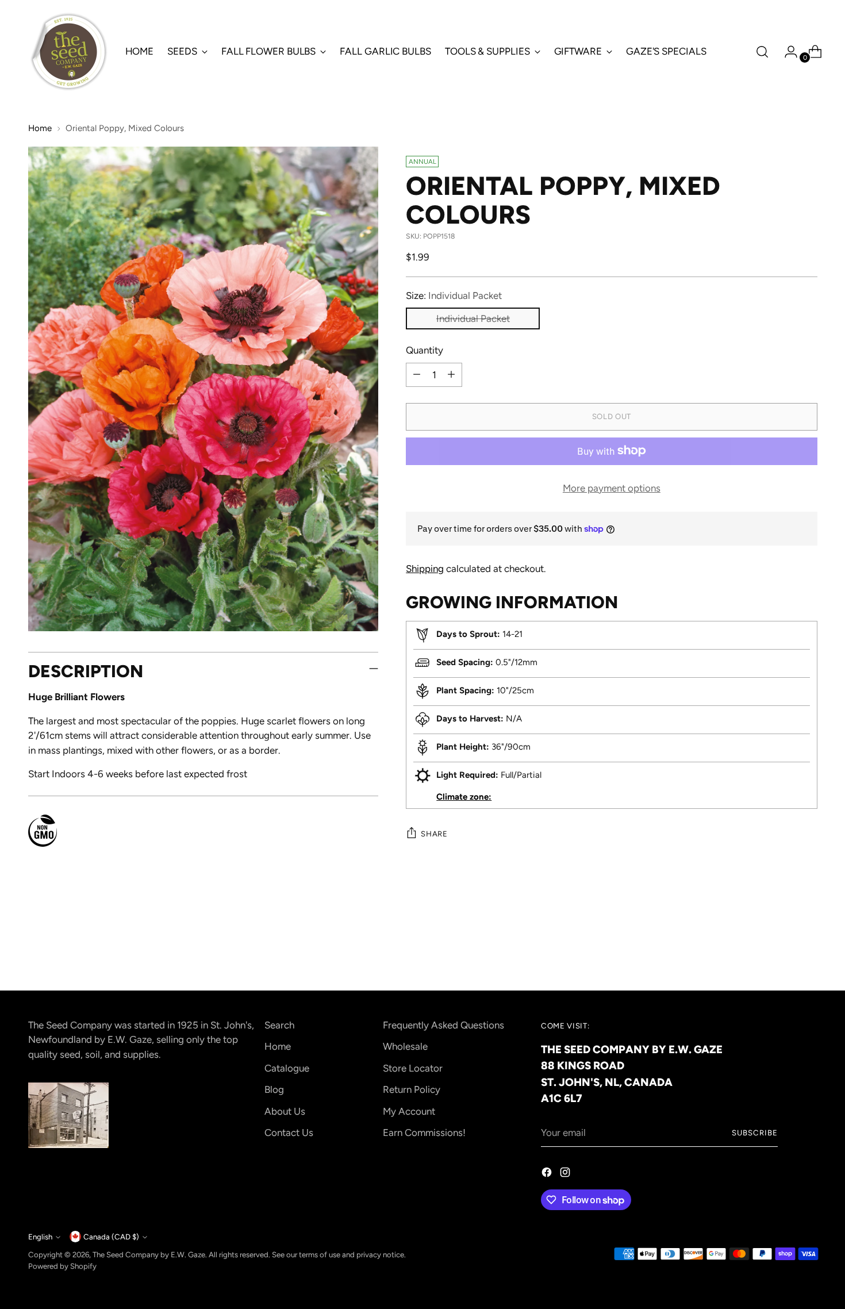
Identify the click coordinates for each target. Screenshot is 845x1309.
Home (40, 128)
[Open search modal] (762, 51)
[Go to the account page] (786, 51)
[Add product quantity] (451, 374)
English (40, 1236)
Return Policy (411, 1089)
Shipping (425, 568)
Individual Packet (473, 318)
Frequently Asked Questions (443, 1025)
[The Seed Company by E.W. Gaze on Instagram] (566, 1174)
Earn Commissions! (424, 1132)
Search (279, 1025)
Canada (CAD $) (111, 1236)
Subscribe (755, 1132)
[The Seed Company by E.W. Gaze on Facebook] (548, 1174)
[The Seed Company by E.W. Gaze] (68, 51)
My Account (409, 1111)
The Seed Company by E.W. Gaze (149, 1254)
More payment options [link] (611, 487)
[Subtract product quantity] (416, 374)
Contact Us (288, 1132)
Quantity (424, 349)
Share (434, 833)
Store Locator (413, 1068)
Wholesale (405, 1046)
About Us (284, 1111)
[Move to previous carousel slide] (781, 951)
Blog (274, 1089)
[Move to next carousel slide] (807, 950)
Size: (454, 295)
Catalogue (286, 1068)
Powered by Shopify (62, 1265)
